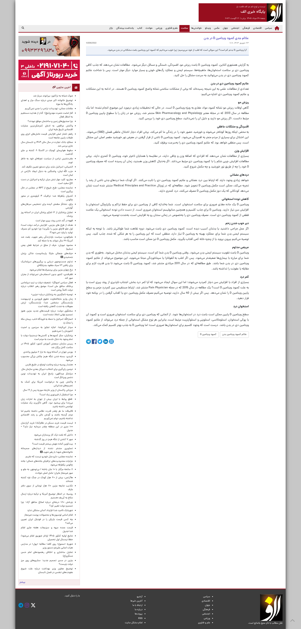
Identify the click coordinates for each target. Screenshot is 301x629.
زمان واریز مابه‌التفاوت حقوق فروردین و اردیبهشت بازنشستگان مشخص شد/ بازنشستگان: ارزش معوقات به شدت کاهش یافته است (47, 302)
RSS (140, 618)
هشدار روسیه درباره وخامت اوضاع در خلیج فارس (49, 365)
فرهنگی (246, 28)
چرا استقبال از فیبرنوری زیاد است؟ (56, 395)
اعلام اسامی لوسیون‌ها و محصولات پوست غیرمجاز (48, 515)
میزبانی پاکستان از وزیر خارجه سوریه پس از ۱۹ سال (48, 390)
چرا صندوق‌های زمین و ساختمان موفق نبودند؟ (50, 121)
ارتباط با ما (137, 605)
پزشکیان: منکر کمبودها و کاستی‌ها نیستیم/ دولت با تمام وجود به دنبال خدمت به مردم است (47, 337)
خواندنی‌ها (196, 28)
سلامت (183, 28)
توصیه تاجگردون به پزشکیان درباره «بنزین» (52, 295)
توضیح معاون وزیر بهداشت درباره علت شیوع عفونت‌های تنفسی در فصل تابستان (47, 570)
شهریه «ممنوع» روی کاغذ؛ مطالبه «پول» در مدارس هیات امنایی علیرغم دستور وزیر (47, 546)
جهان (225, 28)
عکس (217, 28)
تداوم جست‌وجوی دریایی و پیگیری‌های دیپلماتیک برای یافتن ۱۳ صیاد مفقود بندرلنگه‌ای (47, 263)
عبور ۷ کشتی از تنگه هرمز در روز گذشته (53, 439)
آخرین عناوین (63, 87)
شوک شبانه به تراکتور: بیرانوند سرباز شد (53, 96)
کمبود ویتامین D (208, 334)
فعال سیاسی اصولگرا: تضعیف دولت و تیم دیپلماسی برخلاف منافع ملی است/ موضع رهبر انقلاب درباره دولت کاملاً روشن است (47, 286)
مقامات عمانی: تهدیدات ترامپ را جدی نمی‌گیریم (49, 109)
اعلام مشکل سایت (134, 623)
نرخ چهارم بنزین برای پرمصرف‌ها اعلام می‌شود (51, 270)
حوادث (149, 28)
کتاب (139, 28)
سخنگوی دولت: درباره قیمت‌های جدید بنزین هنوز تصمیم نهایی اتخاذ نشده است (47, 313)
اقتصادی (257, 28)
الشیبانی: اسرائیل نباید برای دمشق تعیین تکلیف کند (47, 167)
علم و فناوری (171, 28)
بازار (111, 28)
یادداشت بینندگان (125, 28)
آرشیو (140, 597)
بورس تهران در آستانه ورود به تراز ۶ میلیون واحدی (48, 352)
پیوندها (139, 614)
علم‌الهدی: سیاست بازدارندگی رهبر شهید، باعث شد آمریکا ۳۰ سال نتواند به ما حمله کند (47, 239)
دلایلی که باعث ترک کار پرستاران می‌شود (53, 435)
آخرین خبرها (136, 601)
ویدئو (208, 28)
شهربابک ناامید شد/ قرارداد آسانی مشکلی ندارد (50, 510)
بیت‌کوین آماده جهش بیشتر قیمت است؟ (52, 444)
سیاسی (268, 28)
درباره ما (139, 610)
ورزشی (159, 28)
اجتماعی (235, 28)
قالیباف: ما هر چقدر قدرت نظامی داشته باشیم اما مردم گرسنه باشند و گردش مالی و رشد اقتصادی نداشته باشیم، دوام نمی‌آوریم (47, 414)
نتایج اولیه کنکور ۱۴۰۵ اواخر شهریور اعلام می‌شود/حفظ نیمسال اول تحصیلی (47, 538)
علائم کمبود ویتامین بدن (234, 334)
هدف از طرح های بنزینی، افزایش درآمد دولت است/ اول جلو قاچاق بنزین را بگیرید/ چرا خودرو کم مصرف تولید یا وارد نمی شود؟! (47, 229)
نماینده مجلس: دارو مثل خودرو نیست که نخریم (48, 457)
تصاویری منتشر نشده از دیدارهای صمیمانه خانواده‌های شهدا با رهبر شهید (47, 450)
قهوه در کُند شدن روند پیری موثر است (53, 221)
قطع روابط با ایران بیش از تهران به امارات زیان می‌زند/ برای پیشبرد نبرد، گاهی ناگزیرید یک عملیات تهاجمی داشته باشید (47, 403)
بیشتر (22, 582)
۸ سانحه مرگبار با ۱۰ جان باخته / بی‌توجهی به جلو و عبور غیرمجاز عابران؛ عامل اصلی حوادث (47, 471)
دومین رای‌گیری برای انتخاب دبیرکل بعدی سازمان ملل (47, 369)
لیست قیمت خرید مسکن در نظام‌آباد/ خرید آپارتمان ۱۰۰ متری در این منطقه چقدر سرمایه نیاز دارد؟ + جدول (47, 426)
